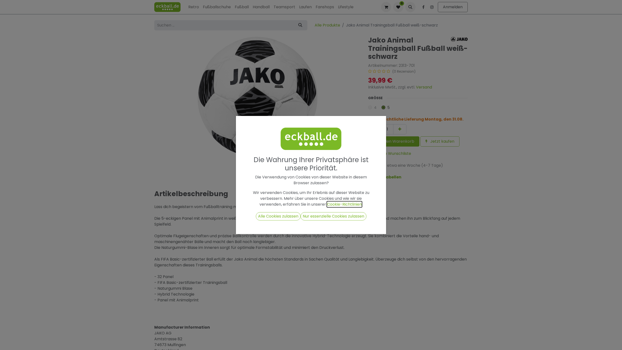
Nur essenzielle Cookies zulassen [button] (333, 216)
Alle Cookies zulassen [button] (278, 216)
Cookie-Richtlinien (344, 204)
